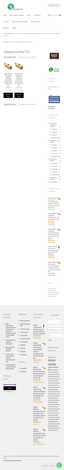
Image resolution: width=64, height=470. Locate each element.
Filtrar (10, 388)
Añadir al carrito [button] (8, 95)
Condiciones (37, 15)
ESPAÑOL (23, 345)
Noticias (22, 348)
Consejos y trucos (25, 338)
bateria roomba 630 (56, 404)
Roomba (22, 351)
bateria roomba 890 (51, 419)
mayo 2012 (23, 368)
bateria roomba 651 (56, 408)
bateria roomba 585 (56, 400)
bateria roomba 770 (51, 410)
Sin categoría (53, 182)
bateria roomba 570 (53, 393)
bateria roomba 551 (51, 380)
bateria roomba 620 (51, 402)
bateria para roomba (52, 357)
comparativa (24, 332)
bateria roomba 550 (56, 378)
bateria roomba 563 (56, 387)
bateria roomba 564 (51, 389)
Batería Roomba (25, 320)
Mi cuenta (6, 28)
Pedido (14, 28)
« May (49, 340)
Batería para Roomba (53, 159)
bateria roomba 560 (56, 382)
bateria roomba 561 (51, 385)
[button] (59, 465)
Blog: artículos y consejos (16, 15)
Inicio (5, 15)
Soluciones (23, 354)
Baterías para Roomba (53, 178)
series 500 (54, 129)
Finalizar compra (35, 21)
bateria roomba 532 (56, 374)
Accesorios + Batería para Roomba (53, 124)
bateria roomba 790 (51, 415)
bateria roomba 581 (51, 397)
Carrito (29, 15)
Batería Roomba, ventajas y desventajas (10, 342)
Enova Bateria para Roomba (20, 21)
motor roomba (51, 430)
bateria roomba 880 (56, 417)
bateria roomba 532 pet (52, 376)
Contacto (6, 21)
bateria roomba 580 (56, 395)
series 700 (54, 135)
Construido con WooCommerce (12, 460)
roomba (56, 430)
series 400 (54, 145)
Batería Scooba (24, 329)
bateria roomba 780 (56, 413)
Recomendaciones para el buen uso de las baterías (11, 366)
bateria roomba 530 (51, 372)
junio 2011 (23, 371)
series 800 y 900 (56, 137)
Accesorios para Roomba (54, 141)
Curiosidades (24, 342)
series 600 (54, 132)
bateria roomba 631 (51, 406)
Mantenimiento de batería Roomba (10, 349)
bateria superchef (56, 428)
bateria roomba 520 (54, 369)
